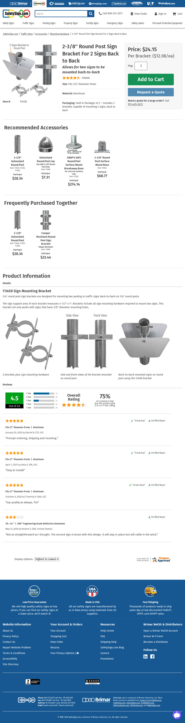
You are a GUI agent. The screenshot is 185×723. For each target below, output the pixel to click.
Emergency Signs (115, 23)
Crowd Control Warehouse (150, 700)
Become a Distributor (155, 641)
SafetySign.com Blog (112, 647)
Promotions (107, 658)
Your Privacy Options (62, 653)
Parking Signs (49, 23)
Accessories (41, 34)
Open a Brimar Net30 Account (160, 630)
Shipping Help (108, 641)
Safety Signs (8, 23)
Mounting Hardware (59, 34)
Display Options (23, 559)
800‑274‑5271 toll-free (53, 698)
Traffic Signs (27, 34)
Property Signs (71, 23)
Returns (54, 647)
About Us (8, 630)
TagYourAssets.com (121, 705)
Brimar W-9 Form (153, 636)
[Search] (90, 13)
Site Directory (10, 664)
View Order (56, 641)
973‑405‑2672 (135, 104)
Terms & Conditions (14, 653)
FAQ (102, 636)
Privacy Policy (11, 636)
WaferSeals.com (153, 705)
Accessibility (10, 658)
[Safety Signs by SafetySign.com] (15, 17)
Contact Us (9, 641)
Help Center (107, 630)
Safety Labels (138, 23)
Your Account (58, 630)
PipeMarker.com (147, 703)
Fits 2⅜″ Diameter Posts (82, 84)
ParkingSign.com (133, 703)
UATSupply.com (136, 705)
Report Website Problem (17, 647)
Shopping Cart (58, 636)
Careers (104, 653)
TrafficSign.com (119, 703)
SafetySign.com (10, 34)
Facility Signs (92, 23)
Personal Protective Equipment (167, 23)
